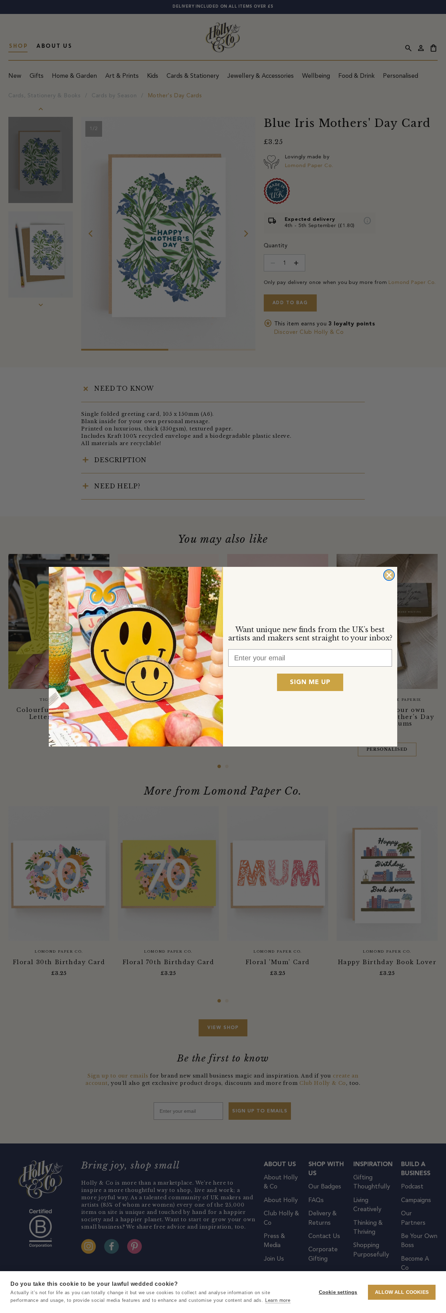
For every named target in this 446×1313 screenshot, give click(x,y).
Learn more (278, 1300)
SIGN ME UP (310, 682)
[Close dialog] (389, 575)
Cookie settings (338, 1292)
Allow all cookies (402, 1292)
